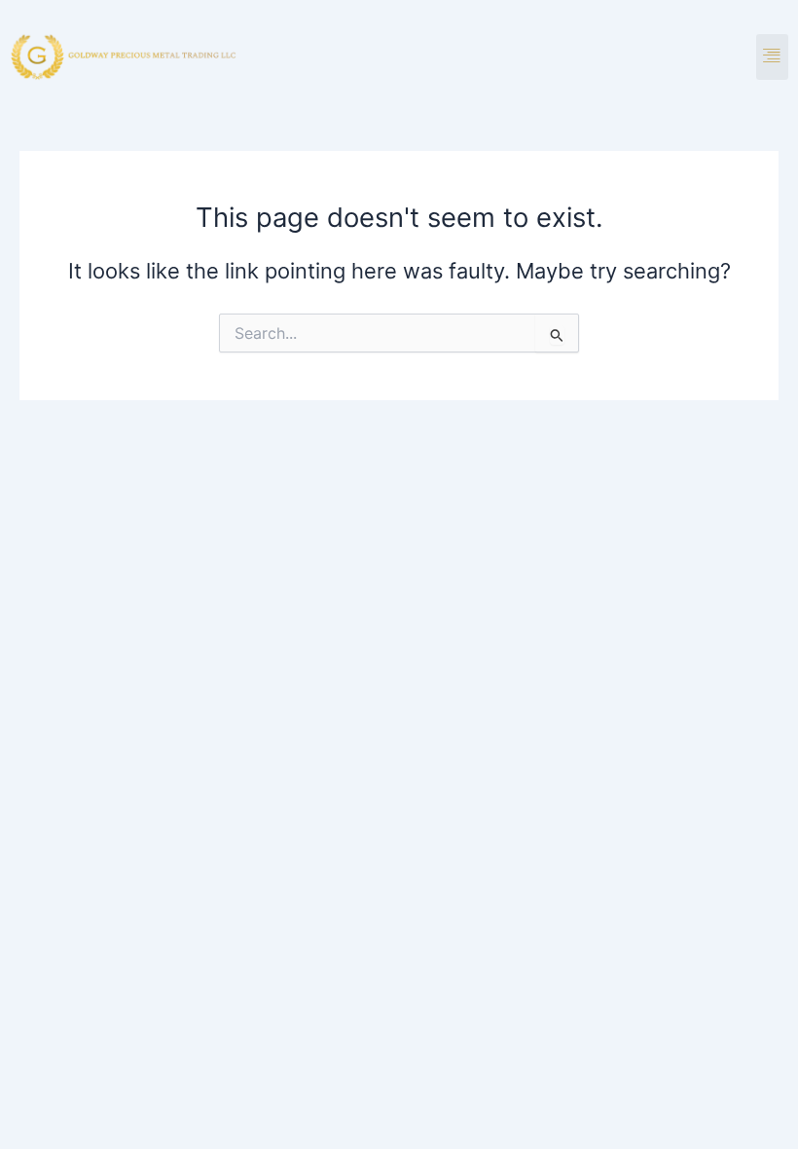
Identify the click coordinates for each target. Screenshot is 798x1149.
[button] (772, 57)
